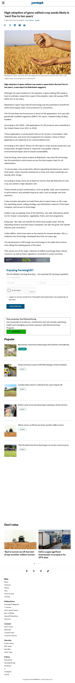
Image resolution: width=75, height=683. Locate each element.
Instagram (7, 672)
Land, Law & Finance (11, 610)
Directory (7, 619)
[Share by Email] (21, 25)
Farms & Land (9, 594)
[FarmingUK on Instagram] (41, 571)
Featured (7, 585)
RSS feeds (8, 646)
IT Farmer (7, 607)
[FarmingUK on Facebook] (27, 571)
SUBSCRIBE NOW (15, 306)
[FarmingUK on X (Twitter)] (33, 571)
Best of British (9, 613)
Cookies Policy (9, 633)
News (32, 20)
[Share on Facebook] (6, 25)
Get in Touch (8, 627)
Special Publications (11, 616)
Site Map (7, 649)
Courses (7, 597)
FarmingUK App (9, 663)
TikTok (6, 674)
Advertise (7, 630)
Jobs (6, 591)
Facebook (7, 666)
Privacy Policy (9, 643)
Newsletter (8, 660)
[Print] (25, 25)
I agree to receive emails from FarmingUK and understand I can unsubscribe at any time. (38, 298)
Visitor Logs (8, 652)
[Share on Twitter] (11, 25)
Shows (6, 588)
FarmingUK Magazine (11, 604)
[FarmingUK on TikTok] (48, 571)
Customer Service (10, 636)
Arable (37, 20)
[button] (34, 563)
